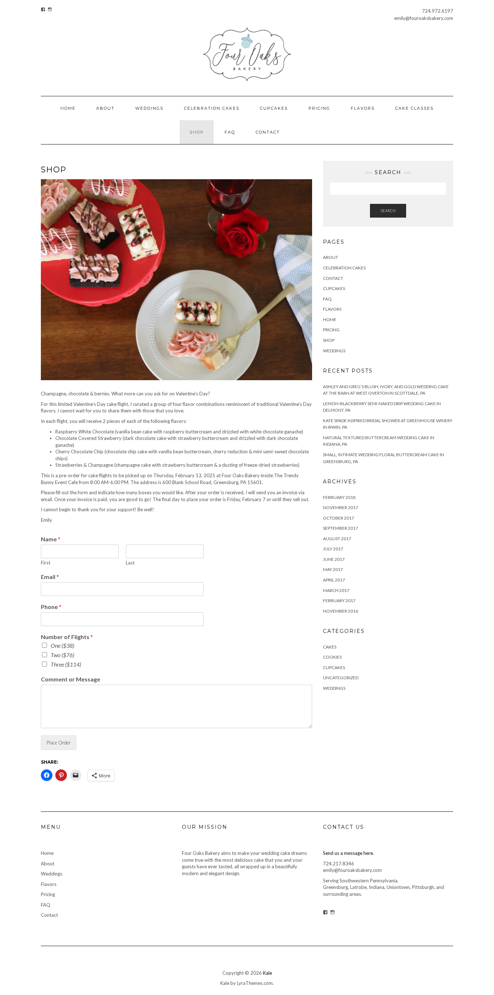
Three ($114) (66, 664)
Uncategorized (340, 677)
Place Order (59, 743)
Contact (268, 132)
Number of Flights (67, 636)
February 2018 (339, 497)
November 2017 (340, 507)
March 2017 (336, 590)
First (45, 563)
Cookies (332, 657)
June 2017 (334, 559)
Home (68, 108)
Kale (267, 973)
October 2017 (338, 518)
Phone (51, 606)
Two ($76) (62, 654)
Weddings (149, 108)
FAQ (230, 132)
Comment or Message (70, 679)
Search (388, 210)
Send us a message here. (348, 853)
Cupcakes (274, 108)
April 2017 (334, 580)
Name (50, 539)
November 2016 (340, 611)
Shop (196, 132)
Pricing (319, 108)
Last (130, 563)
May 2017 (333, 569)
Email (50, 576)
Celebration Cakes (211, 108)
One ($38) (62, 645)
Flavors (363, 108)
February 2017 (339, 600)
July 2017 (333, 548)
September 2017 (340, 528)
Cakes (329, 647)
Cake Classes (414, 108)
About (105, 108)
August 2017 (337, 538)
